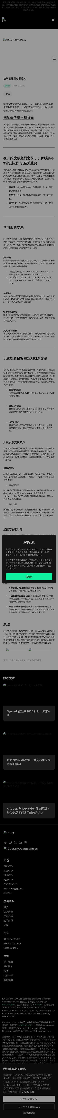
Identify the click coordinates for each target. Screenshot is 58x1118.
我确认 (29, 576)
